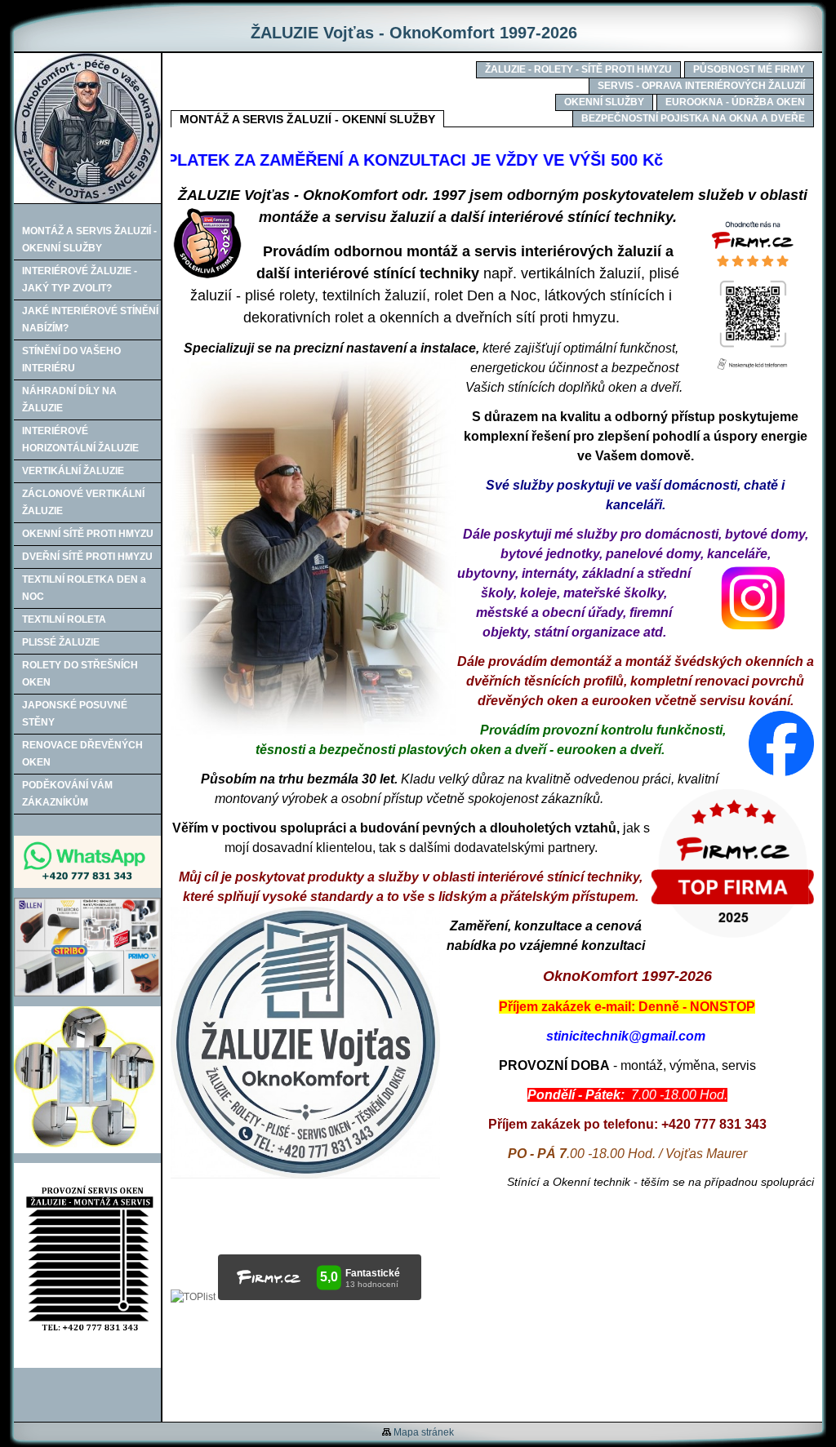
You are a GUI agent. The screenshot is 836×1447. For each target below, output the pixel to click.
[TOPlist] (193, 1297)
